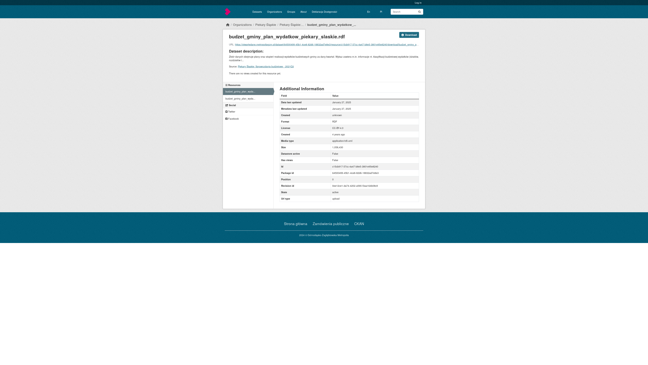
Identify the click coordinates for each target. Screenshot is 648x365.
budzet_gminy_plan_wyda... (240, 91)
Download (411, 34)
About (303, 11)
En (368, 11)
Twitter (231, 111)
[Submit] (419, 12)
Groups (291, 11)
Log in (418, 2)
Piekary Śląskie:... (292, 24)
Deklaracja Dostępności (324, 11)
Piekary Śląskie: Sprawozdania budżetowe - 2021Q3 (266, 66)
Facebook (233, 118)
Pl (381, 11)
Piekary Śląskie (265, 24)
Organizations (274, 11)
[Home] (228, 24)
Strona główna (295, 223)
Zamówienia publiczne (331, 223)
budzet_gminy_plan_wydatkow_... (331, 24)
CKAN (359, 223)
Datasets (257, 11)
